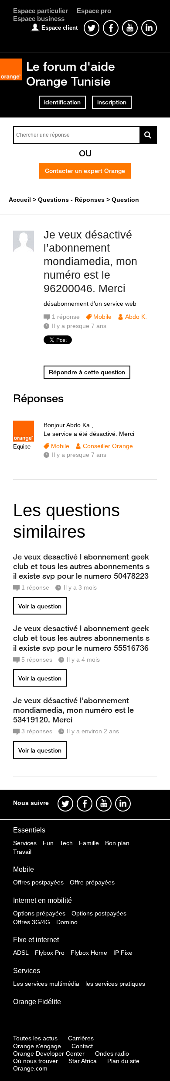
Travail (22, 851)
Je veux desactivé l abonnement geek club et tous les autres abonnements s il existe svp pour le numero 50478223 (81, 566)
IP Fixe (123, 952)
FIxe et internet (36, 939)
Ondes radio (112, 1053)
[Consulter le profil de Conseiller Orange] (23, 439)
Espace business (39, 18)
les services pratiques (115, 983)
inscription (111, 102)
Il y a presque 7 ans (79, 454)
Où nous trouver (35, 1060)
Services (25, 842)
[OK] (148, 135)
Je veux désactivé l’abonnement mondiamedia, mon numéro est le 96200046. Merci (90, 261)
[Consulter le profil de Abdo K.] (23, 249)
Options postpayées (98, 913)
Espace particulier (40, 10)
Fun (48, 842)
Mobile (102, 316)
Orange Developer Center (49, 1053)
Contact (82, 1046)
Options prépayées (39, 913)
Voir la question (39, 606)
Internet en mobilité (42, 900)
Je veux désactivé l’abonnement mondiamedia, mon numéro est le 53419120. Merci (73, 709)
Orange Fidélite (37, 1001)
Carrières (81, 1038)
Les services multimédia (46, 983)
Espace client (59, 27)
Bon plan (117, 842)
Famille (89, 842)
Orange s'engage (37, 1046)
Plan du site (123, 1060)
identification (62, 102)
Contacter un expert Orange (85, 171)
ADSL (21, 952)
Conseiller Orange (108, 445)
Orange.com (30, 1068)
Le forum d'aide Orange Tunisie (70, 74)
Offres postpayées (38, 882)
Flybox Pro (50, 952)
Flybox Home (89, 952)
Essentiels (29, 830)
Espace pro (94, 10)
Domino (67, 922)
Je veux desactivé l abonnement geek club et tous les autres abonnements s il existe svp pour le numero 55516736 (81, 637)
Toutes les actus (35, 1038)
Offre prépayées (92, 882)
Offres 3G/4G (31, 922)
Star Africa (82, 1060)
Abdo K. (136, 316)
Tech (66, 842)
